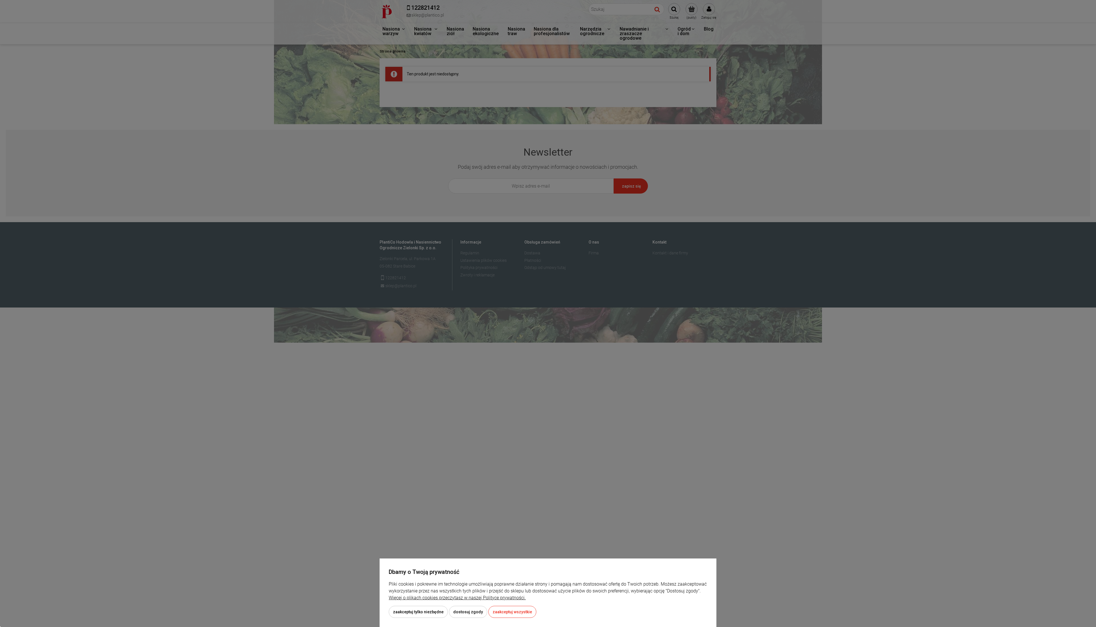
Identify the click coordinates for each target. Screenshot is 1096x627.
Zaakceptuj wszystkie (512, 612)
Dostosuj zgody (468, 612)
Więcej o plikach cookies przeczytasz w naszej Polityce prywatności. (457, 597)
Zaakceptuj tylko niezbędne (418, 612)
